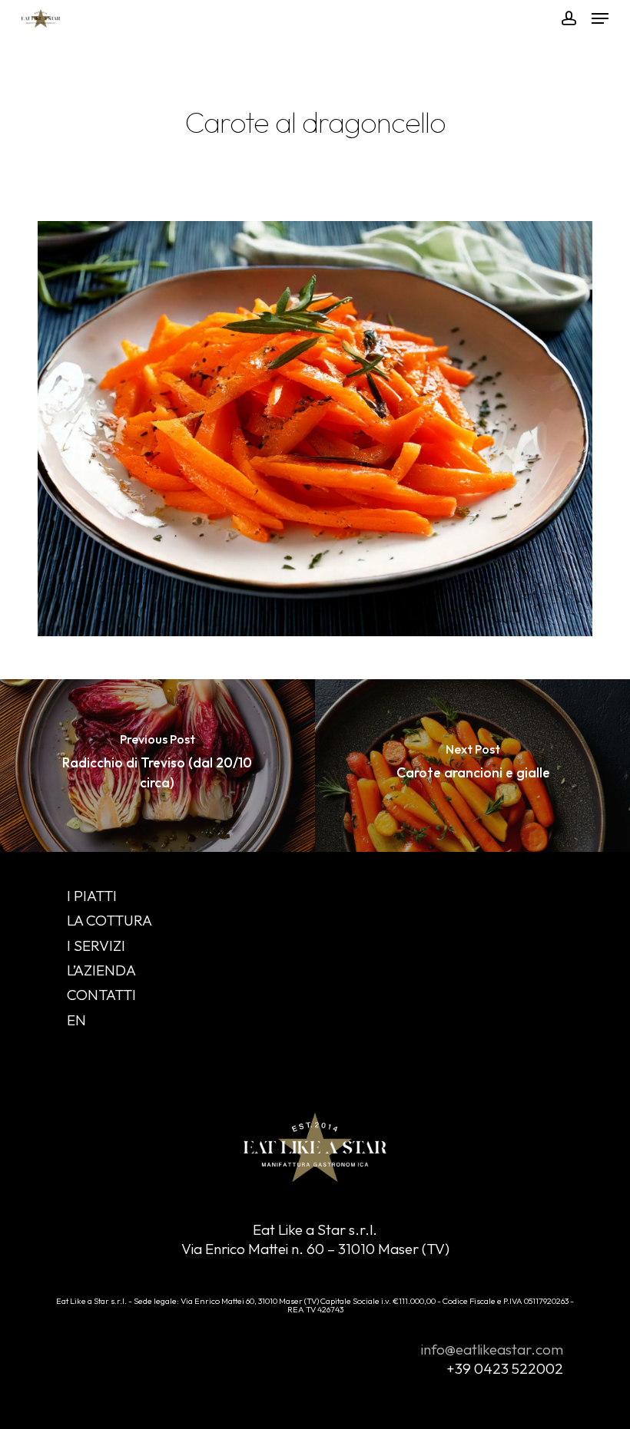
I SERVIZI (96, 945)
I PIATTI (92, 895)
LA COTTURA (109, 920)
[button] (600, 18)
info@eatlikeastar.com (492, 1349)
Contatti (101, 994)
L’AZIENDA (101, 970)
